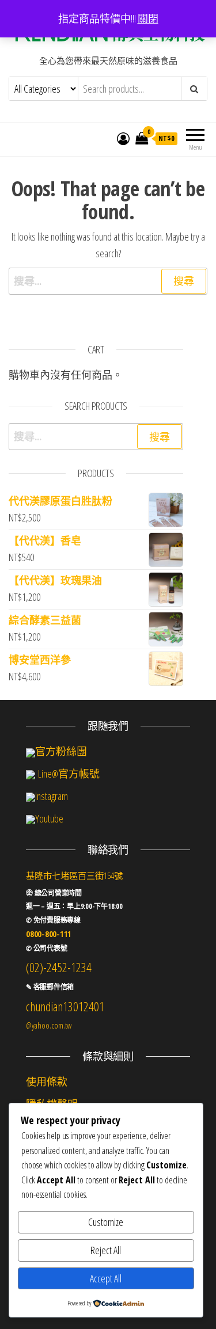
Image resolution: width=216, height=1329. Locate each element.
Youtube (49, 818)
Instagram (51, 796)
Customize (105, 1222)
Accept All (106, 1278)
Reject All (105, 1250)
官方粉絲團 (61, 751)
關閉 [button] (148, 18)
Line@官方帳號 (67, 773)
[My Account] (123, 138)
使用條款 (46, 1081)
